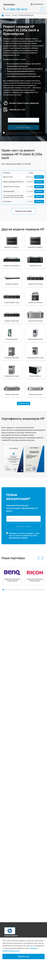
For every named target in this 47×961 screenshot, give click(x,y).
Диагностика (8, 177)
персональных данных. (24, 134)
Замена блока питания (11, 186)
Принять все (23, 956)
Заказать (39, 177)
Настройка (7, 201)
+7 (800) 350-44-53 (17, 9)
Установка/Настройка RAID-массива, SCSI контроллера (13, 196)
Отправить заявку (23, 127)
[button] (38, 558)
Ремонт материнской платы (13, 182)
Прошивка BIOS (9, 191)
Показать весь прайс (23, 211)
